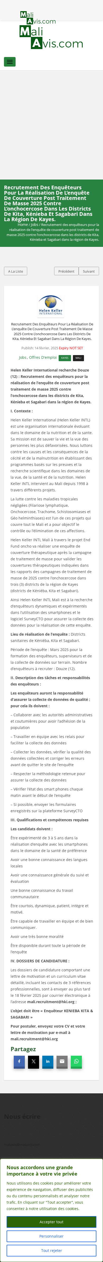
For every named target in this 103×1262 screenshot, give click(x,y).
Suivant (89, 271)
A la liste (15, 271)
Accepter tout (51, 1221)
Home (23, 224)
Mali (78, 358)
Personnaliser (51, 1236)
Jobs (34, 224)
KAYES (64, 358)
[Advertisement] (51, 125)
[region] (51, 1210)
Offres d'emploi (43, 357)
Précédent (66, 271)
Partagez (23, 1049)
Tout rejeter (51, 1250)
